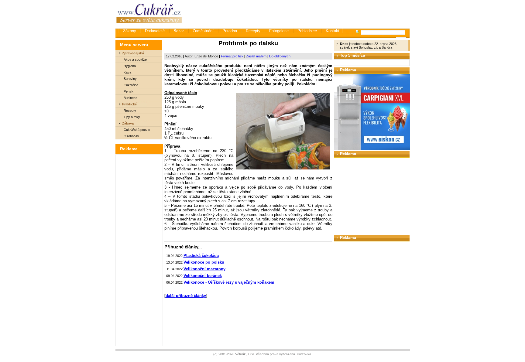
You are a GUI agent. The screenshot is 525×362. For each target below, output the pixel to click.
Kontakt (332, 31)
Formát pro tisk (232, 56)
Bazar (178, 31)
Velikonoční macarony (204, 269)
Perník (128, 91)
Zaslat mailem (256, 56)
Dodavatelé (155, 31)
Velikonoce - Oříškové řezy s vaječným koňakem (229, 282)
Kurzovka (304, 354)
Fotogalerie (279, 31)
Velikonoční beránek (203, 275)
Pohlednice (307, 31)
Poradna (229, 31)
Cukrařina (131, 85)
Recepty (253, 31)
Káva (127, 72)
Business (130, 98)
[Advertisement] (298, 13)
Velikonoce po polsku (204, 262)
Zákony (129, 31)
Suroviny (130, 78)
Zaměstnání (203, 31)
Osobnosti (131, 136)
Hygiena (130, 66)
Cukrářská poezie (137, 129)
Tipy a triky (132, 117)
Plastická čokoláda (201, 255)
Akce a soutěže (135, 59)
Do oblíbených (279, 56)
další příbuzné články (186, 295)
